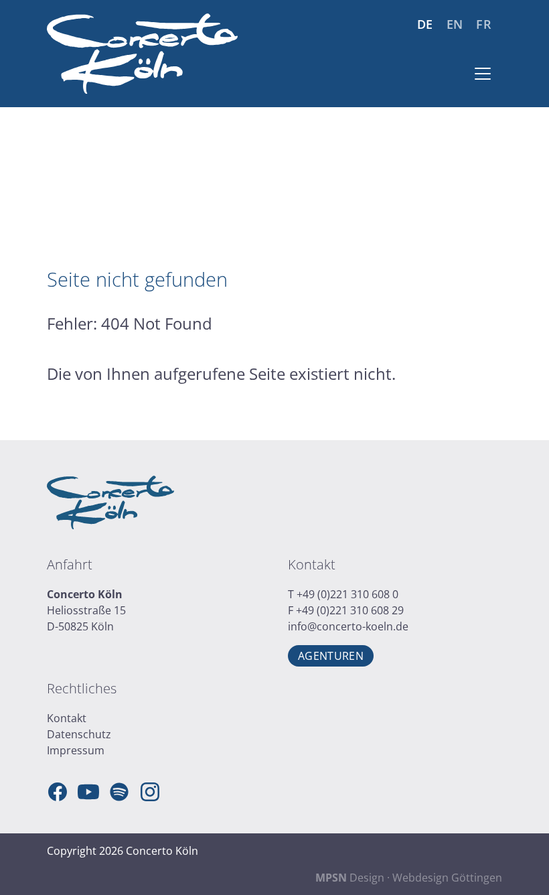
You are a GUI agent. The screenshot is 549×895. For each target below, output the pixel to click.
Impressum (75, 750)
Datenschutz (79, 734)
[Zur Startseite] (142, 53)
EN (455, 24)
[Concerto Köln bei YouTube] (88, 791)
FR (483, 24)
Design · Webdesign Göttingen (408, 877)
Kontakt (66, 718)
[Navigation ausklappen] (482, 74)
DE (425, 24)
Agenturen (331, 655)
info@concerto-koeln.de (348, 626)
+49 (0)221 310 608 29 (350, 610)
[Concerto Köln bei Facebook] (57, 791)
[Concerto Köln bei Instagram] (150, 791)
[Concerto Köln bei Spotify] (119, 791)
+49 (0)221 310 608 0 (347, 594)
